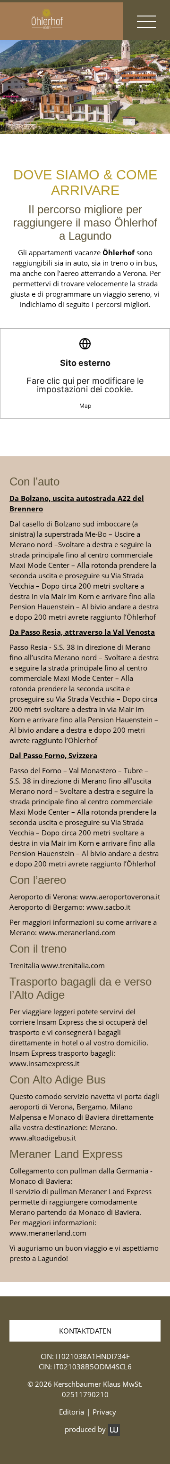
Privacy (104, 1411)
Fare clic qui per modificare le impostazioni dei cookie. (85, 383)
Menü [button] (146, 21)
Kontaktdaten (85, 1330)
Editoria (71, 1411)
